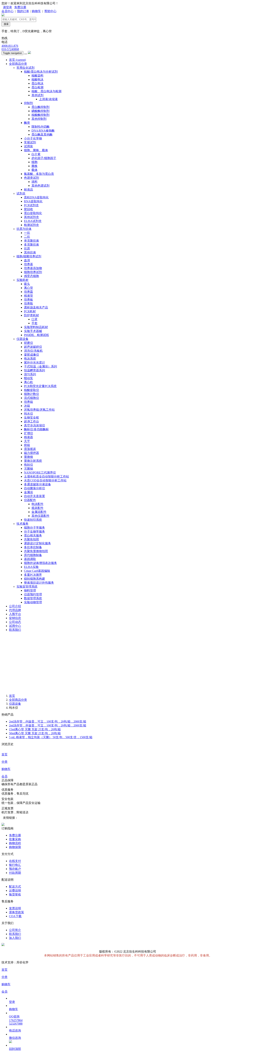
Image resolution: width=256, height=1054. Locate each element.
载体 (34, 169)
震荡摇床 (30, 449)
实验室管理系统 (26, 586)
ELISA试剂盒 (33, 221)
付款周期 (15, 872)
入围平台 (15, 614)
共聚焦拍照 (31, 539)
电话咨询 (15, 1030)
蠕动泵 (28, 378)
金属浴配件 (38, 511)
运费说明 (15, 890)
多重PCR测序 (33, 574)
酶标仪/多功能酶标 (36, 429)
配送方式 (15, 886)
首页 (17, 59)
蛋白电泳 (37, 83)
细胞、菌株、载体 (36, 150)
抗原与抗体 (23, 228)
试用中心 (15, 625)
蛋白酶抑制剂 (40, 107)
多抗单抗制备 (33, 547)
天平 (27, 441)
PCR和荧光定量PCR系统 (40, 386)
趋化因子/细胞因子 (43, 158)
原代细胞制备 (33, 555)
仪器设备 (22, 338)
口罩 (34, 319)
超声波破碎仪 (33, 346)
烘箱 (27, 445)
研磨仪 (28, 342)
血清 (27, 260)
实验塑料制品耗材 (36, 327)
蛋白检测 (37, 87)
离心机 (28, 382)
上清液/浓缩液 (48, 99)
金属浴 (28, 492)
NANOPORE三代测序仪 (40, 472)
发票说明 (15, 908)
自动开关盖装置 (34, 496)
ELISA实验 (31, 566)
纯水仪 (28, 413)
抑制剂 (28, 103)
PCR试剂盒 (31, 205)
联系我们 (15, 629)
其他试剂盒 (31, 217)
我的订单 (23, 11)
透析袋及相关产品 (36, 307)
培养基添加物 (33, 268)
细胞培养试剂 (33, 272)
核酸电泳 (37, 79)
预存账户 (15, 868)
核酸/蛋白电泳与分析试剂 (41, 71)
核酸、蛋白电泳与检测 (46, 91)
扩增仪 (28, 433)
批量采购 (15, 839)
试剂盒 (20, 193)
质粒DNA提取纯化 (36, 197)
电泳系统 (30, 358)
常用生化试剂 (25, 67)
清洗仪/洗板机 (33, 350)
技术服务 (22, 523)
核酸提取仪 (31, 390)
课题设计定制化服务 (37, 543)
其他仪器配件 (40, 515)
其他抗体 (30, 252)
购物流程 (15, 843)
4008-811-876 (9, 45)
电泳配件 (37, 504)
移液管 (28, 295)
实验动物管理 (33, 602)
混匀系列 (30, 374)
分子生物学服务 (34, 531)
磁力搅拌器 (31, 452)
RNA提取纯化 (33, 201)
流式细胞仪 (31, 397)
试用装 (28, 146)
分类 (4, 761)
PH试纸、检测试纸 (36, 335)
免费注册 (20, 7)
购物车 (36, 11)
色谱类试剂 (31, 177)
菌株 (34, 166)
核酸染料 (37, 75)
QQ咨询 (14, 1016)
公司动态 (15, 621)
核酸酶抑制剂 (40, 114)
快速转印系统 (33, 519)
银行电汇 (15, 864)
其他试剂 (37, 95)
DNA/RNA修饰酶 (43, 130)
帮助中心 (50, 11)
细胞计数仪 (31, 394)
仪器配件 (30, 500)
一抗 (27, 232)
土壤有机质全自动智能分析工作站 (46, 476)
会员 (4, 776)
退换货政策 (16, 912)
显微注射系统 (33, 460)
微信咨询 (15, 1037)
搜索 (6, 24)
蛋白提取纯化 (33, 213)
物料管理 (30, 590)
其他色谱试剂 (40, 185)
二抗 (27, 236)
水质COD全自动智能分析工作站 (45, 480)
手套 (34, 323)
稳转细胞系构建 (34, 578)
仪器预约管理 (33, 594)
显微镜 (28, 456)
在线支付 (15, 861)
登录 (12, 1001)
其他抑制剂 (38, 118)
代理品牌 (15, 610)
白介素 (35, 154)
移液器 (28, 437)
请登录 (7, 7)
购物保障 (15, 847)
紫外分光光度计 (34, 362)
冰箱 (27, 405)
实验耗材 (22, 280)
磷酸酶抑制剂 (40, 110)
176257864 (15, 1020)
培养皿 (28, 291)
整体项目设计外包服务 (39, 582)
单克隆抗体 (31, 240)
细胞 (34, 162)
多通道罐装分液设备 (37, 484)
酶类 (27, 122)
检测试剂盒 (31, 224)
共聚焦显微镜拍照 (36, 551)
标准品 (28, 189)
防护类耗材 (31, 315)
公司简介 (15, 930)
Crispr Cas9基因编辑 (37, 570)
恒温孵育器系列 (34, 370)
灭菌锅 (28, 468)
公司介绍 (15, 606)
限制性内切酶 (40, 126)
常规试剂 (30, 142)
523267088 (15, 1023)
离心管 (28, 287)
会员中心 (7, 11)
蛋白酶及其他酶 (41, 134)
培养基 (28, 264)
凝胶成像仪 (31, 354)
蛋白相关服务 (33, 535)
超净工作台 (31, 421)
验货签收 (15, 894)
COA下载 (15, 916)
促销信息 (15, 618)
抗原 (27, 248)
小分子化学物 (33, 138)
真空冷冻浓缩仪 (34, 425)
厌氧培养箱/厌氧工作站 (39, 409)
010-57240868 (10, 49)
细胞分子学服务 (34, 527)
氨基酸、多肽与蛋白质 (39, 173)
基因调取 (30, 559)
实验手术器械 (33, 331)
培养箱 (28, 401)
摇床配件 (37, 507)
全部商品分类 (18, 63)
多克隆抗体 (31, 244)
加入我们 (15, 937)
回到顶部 (15, 1048)
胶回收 (28, 209)
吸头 (27, 283)
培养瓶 (28, 303)
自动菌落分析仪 (34, 488)
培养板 (28, 299)
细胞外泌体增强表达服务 (40, 563)
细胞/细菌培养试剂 (28, 256)
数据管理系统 (33, 598)
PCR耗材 (30, 311)
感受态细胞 (31, 276)
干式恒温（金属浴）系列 (40, 366)
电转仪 (28, 464)
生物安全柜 (31, 417)
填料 (34, 181)
